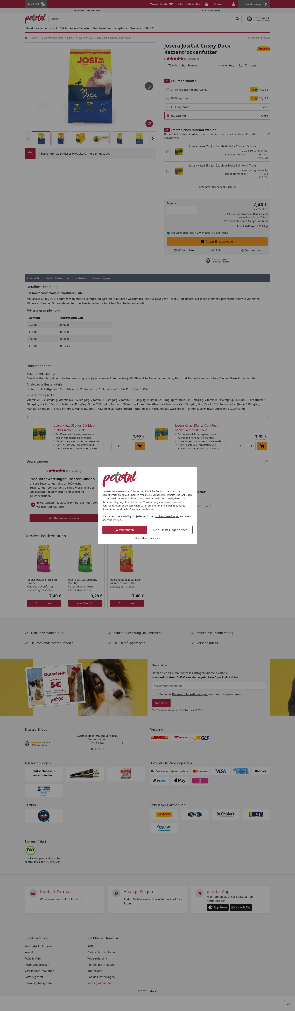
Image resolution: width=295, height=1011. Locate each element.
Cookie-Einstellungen (167, 516)
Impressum (154, 538)
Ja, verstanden (125, 530)
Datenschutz (141, 538)
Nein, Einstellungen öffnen (170, 530)
